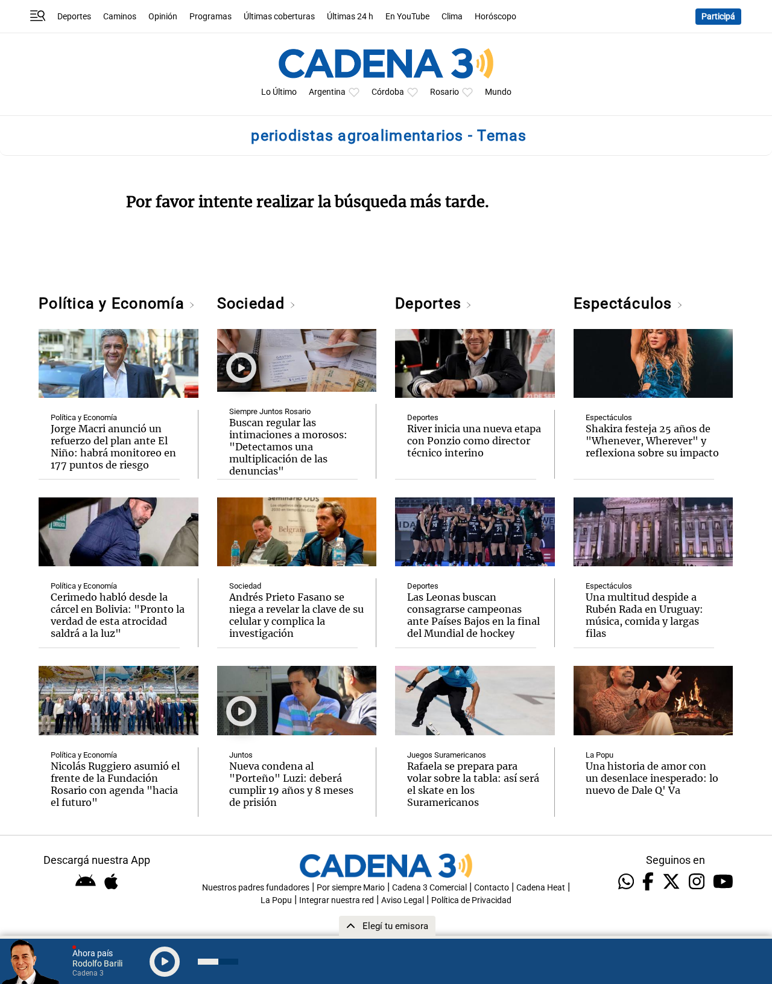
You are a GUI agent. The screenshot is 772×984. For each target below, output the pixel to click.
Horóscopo (495, 16)
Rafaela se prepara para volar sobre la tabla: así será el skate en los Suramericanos (473, 784)
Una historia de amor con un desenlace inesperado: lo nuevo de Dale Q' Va (652, 778)
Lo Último (279, 92)
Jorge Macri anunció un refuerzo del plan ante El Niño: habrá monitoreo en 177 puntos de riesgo (113, 447)
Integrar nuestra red (336, 900)
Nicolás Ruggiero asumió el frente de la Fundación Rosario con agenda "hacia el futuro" (115, 784)
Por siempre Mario (351, 888)
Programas (210, 16)
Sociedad (253, 303)
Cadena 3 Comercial (429, 888)
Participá (718, 16)
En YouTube (407, 16)
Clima (452, 16)
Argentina (327, 92)
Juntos (241, 754)
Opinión (162, 16)
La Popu (599, 754)
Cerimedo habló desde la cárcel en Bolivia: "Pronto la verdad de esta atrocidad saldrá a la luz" (118, 615)
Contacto (491, 888)
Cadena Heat (540, 888)
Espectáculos (625, 303)
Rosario (444, 92)
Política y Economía (114, 303)
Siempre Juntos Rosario (270, 411)
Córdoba (388, 92)
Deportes (74, 16)
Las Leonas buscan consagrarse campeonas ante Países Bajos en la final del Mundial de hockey (473, 615)
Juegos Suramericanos (446, 754)
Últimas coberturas (279, 16)
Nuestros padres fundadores (255, 888)
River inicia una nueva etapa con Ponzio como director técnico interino (474, 441)
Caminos (119, 16)
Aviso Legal (402, 900)
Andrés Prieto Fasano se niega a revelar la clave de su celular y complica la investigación (296, 615)
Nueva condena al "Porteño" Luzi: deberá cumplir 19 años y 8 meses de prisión (291, 784)
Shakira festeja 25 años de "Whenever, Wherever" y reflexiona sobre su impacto (652, 441)
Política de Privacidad (471, 900)
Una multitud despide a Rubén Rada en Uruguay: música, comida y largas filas (644, 615)
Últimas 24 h (350, 16)
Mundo (498, 92)
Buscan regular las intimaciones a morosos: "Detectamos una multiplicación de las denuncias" (288, 447)
